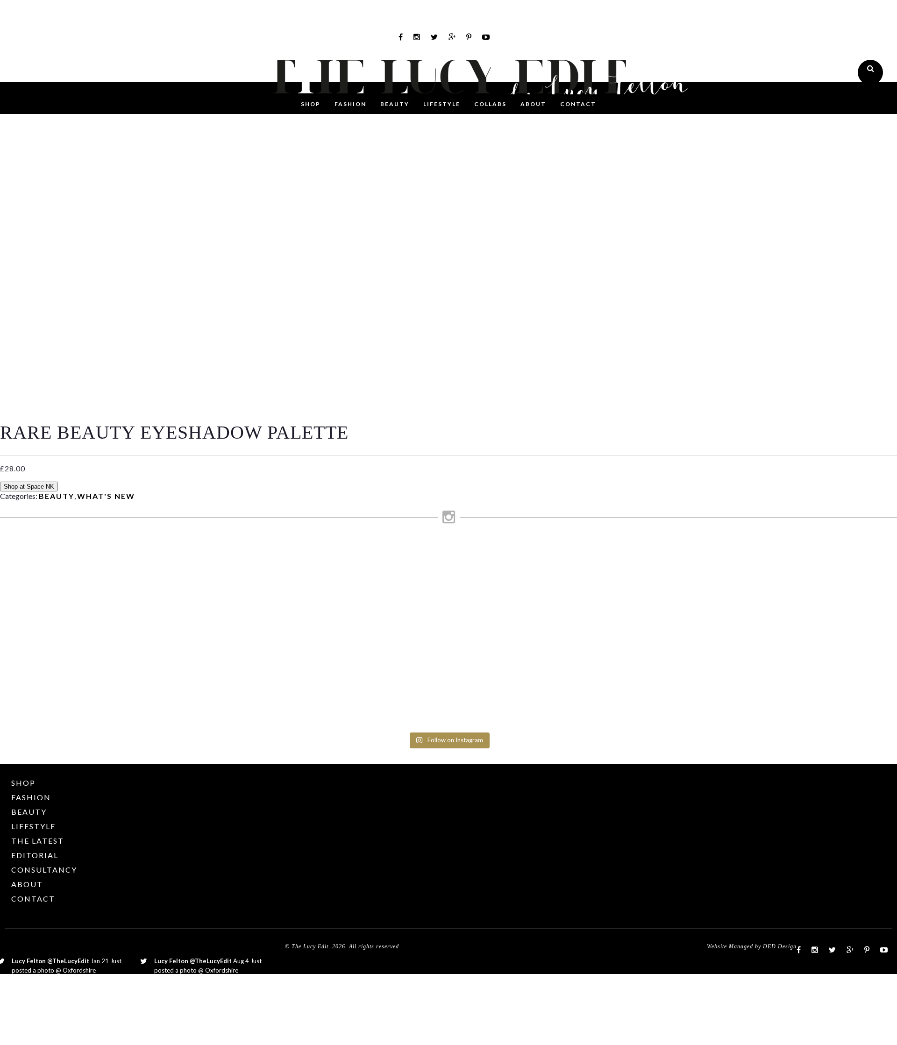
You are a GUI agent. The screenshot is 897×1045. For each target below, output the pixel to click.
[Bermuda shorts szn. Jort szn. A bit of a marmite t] (730, 600)
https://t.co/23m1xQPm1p (191, 979)
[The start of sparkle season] (54, 551)
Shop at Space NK (29, 486)
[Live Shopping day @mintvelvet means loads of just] (167, 582)
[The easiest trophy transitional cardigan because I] (505, 631)
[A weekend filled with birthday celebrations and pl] (843, 636)
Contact (578, 103)
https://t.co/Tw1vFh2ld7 (45, 979)
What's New (106, 495)
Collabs (490, 103)
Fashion (350, 103)
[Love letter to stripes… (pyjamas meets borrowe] (392, 582)
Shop (310, 103)
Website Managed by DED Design (752, 946)
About (533, 103)
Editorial (34, 855)
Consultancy (44, 869)
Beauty (394, 103)
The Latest (37, 840)
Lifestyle (441, 103)
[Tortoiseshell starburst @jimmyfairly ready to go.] (617, 560)
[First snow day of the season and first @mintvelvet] (280, 560)
